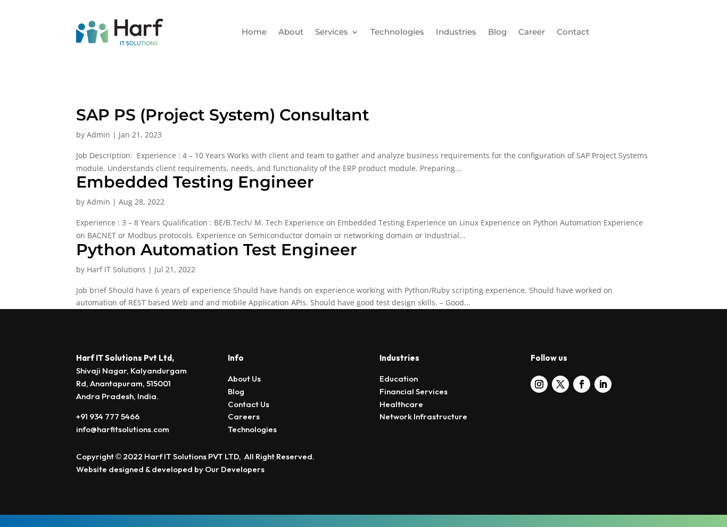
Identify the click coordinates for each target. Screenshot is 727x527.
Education (398, 379)
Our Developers (235, 470)
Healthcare (401, 405)
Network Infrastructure (423, 417)
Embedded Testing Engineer (195, 182)
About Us (244, 379)
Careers (244, 417)
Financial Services (413, 392)
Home (254, 32)
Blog (497, 32)
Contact (573, 32)
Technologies (397, 32)
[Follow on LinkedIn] (603, 384)
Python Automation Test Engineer (216, 250)
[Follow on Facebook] (581, 384)
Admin (98, 134)
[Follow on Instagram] (539, 384)
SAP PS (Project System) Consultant (222, 115)
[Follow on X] (560, 384)
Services (331, 32)
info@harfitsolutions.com (122, 430)
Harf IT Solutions (116, 269)
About (290, 32)
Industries (456, 32)
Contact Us (248, 405)
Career (531, 32)
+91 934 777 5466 (107, 417)
